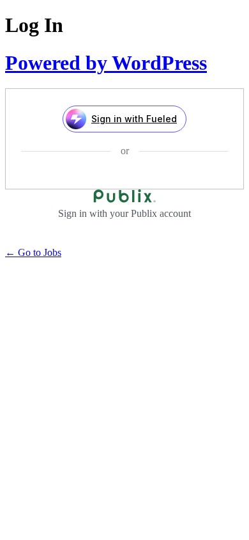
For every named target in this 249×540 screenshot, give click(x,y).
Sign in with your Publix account (124, 213)
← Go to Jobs (33, 252)
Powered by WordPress (106, 62)
